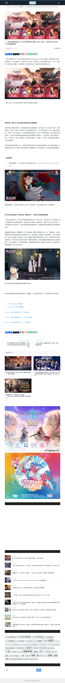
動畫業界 (36, 652)
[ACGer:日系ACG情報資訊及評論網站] (32, 2)
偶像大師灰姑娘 (50, 648)
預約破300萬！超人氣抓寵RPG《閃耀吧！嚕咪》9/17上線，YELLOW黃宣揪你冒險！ (32, 617)
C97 (10, 644)
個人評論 (43, 648)
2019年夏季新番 (49, 637)
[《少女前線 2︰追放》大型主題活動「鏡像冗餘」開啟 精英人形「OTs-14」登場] (8, 594)
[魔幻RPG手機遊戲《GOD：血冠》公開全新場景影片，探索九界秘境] (18, 363)
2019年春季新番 (10, 641)
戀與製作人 (17, 656)
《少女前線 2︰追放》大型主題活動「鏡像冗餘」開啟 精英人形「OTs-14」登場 (30, 595)
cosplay (15, 645)
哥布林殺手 (54, 651)
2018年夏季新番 (10, 637)
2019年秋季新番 (20, 641)
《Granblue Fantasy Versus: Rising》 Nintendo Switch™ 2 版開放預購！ (29, 580)
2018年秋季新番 (23, 637)
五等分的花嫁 (20, 648)
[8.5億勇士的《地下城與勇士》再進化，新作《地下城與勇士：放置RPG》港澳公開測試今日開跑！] (8, 609)
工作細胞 (11, 655)
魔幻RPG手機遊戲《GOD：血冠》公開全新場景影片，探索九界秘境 (18, 373)
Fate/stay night (23, 644)
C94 (7, 644)
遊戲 (59, 48)
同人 (42, 651)
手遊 (23, 656)
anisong (57, 641)
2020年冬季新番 (29, 641)
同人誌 (48, 652)
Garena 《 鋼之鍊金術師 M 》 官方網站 (17, 312)
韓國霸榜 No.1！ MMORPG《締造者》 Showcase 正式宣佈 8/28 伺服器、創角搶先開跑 (18, 396)
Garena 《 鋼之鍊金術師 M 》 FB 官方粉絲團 (18, 317)
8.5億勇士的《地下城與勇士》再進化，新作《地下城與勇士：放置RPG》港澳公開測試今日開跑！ (34, 610)
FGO (29, 645)
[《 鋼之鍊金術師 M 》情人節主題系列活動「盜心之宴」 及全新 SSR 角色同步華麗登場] (32, 25)
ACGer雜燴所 (38, 641)
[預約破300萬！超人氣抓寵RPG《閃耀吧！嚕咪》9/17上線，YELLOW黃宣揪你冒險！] (8, 617)
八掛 (8, 651)
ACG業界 (48, 640)
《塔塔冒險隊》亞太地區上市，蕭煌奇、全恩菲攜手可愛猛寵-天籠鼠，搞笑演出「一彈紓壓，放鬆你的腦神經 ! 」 (36, 625)
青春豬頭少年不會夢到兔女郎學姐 (30, 659)
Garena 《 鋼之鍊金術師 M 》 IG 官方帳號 (17, 322)
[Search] (58, 3)
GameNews (8, 48)
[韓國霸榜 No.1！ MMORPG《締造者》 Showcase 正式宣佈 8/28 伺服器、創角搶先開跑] (18, 386)
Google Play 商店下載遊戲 (16, 307)
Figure (35, 644)
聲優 (33, 655)
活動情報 (27, 655)
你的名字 (36, 648)
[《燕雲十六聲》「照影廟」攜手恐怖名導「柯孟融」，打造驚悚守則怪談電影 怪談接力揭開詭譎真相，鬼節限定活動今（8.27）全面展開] (8, 602)
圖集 (7, 656)
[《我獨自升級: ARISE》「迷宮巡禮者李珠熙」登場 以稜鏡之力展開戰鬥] (8, 587)
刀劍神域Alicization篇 (17, 652)
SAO (48, 644)
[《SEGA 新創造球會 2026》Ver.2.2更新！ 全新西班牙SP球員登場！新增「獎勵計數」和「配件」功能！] (47, 363)
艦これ (39, 655)
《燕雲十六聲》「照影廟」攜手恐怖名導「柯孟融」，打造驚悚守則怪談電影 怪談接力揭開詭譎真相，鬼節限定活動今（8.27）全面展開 (36, 603)
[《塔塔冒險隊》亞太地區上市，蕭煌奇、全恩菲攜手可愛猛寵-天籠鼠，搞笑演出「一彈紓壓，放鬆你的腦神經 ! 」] (8, 624)
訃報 (45, 655)
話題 (50, 655)
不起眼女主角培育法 (10, 648)
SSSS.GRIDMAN (55, 644)
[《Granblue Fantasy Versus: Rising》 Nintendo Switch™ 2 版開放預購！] (8, 580)
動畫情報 (27, 651)
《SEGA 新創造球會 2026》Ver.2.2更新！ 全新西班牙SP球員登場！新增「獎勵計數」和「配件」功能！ (47, 374)
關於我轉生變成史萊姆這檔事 (16, 659)
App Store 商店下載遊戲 (15, 304)
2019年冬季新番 (37, 637)
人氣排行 (28, 648)
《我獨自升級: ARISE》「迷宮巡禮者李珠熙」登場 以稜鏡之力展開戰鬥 (28, 587)
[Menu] (7, 3)
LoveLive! (42, 645)
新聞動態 (56, 48)
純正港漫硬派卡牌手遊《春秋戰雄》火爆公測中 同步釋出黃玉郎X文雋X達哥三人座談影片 (18, 344)
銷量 (7, 659)
